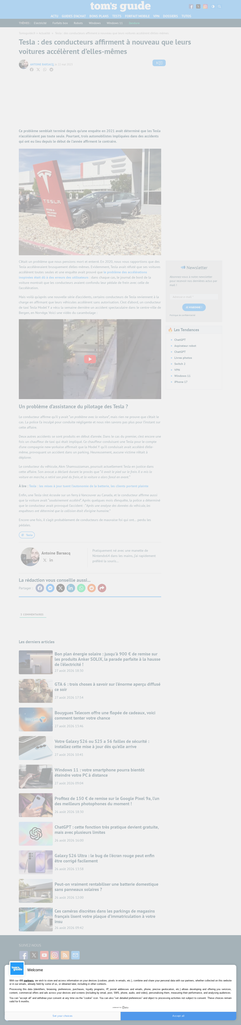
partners (29, 980)
